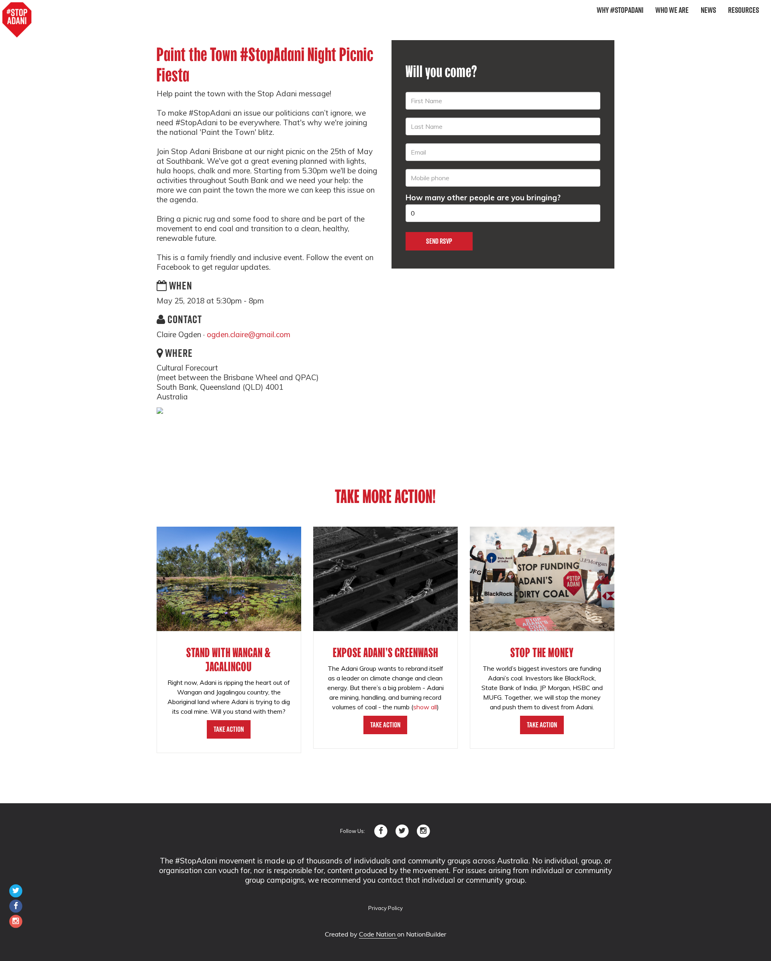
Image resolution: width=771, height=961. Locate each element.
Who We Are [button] (672, 10)
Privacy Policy (385, 908)
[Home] (17, 20)
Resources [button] (743, 10)
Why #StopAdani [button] (620, 10)
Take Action (229, 729)
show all (425, 707)
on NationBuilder (421, 934)
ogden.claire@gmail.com (248, 334)
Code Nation (378, 934)
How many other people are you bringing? (483, 197)
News (708, 10)
